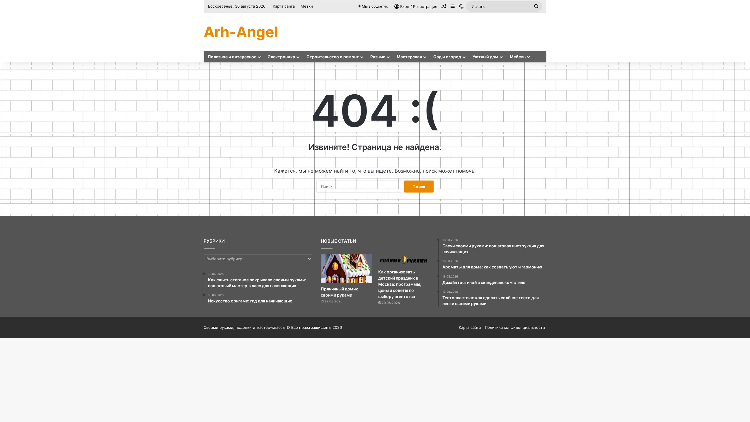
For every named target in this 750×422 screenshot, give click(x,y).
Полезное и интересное (232, 56)
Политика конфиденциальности (515, 327)
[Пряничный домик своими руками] (346, 268)
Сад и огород (447, 56)
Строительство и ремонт (332, 56)
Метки (307, 6)
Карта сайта (284, 6)
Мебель (518, 56)
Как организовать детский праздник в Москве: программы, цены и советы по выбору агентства (399, 284)
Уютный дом (485, 56)
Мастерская (409, 56)
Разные (377, 56)
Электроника (281, 56)
